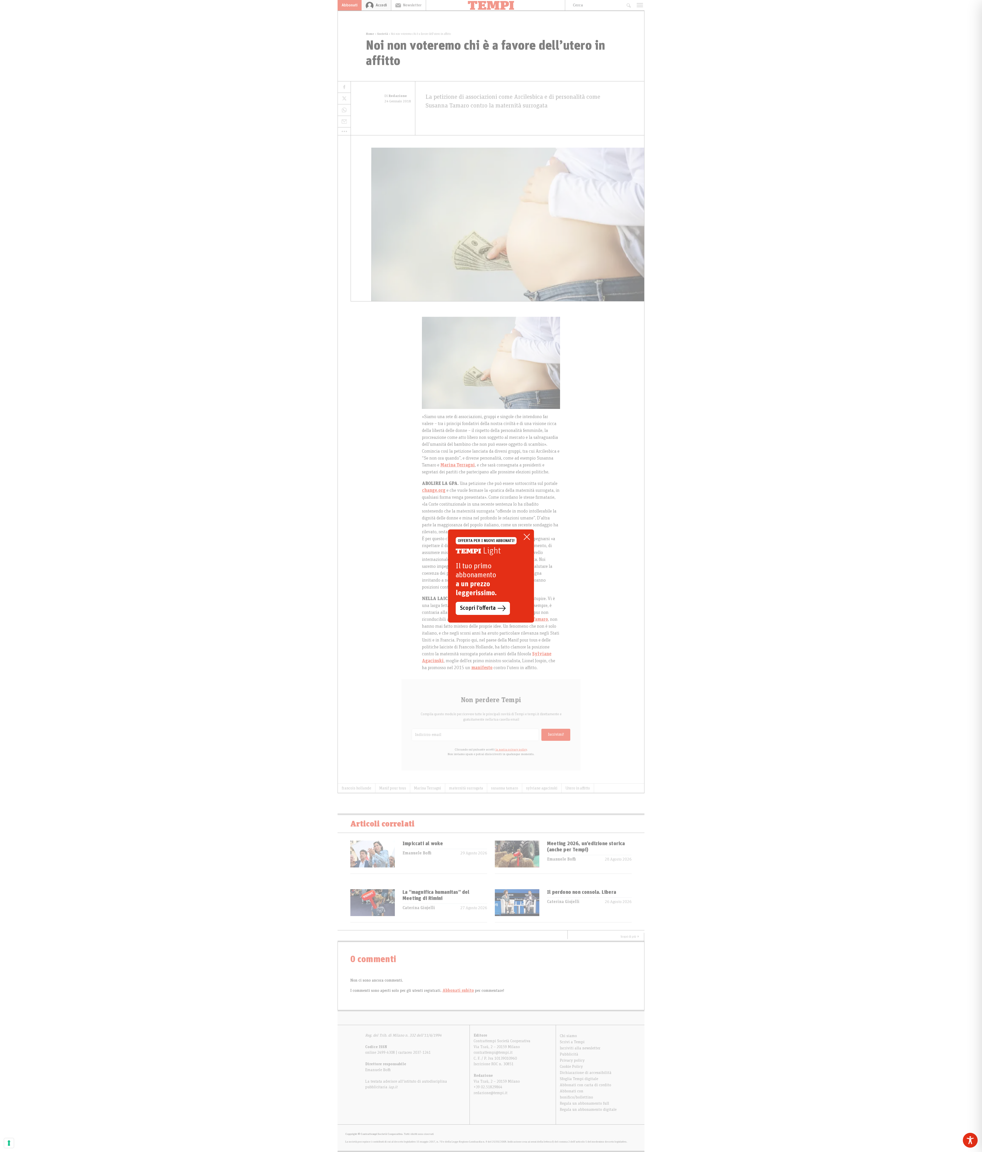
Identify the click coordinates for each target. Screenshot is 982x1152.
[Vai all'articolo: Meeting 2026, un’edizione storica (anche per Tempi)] (517, 857)
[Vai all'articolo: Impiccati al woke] (372, 857)
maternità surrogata (466, 788)
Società (382, 33)
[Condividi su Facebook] (344, 87)
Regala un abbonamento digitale (588, 1109)
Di (395, 96)
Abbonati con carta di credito (585, 1085)
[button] (344, 131)
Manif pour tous (392, 788)
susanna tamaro (504, 788)
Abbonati (350, 5)
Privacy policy (572, 1060)
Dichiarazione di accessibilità (585, 1073)
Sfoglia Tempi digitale (579, 1079)
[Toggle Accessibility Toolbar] (970, 1140)
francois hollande (356, 788)
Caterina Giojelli (419, 908)
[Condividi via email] (344, 121)
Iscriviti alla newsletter (580, 1048)
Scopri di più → (630, 936)
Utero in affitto (577, 788)
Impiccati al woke (423, 843)
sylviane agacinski (541, 788)
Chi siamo (568, 1036)
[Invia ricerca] (628, 5)
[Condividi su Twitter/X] (344, 98)
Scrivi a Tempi (572, 1042)
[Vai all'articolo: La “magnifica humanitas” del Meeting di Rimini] (372, 905)
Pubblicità (569, 1054)
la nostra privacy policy (511, 749)
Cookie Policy (571, 1066)
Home (370, 33)
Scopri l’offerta (478, 608)
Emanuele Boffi (417, 853)
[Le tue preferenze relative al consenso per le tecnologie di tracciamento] (9, 1143)
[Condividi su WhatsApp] (344, 110)
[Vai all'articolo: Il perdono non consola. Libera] (517, 905)
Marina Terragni (427, 788)
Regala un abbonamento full (584, 1103)
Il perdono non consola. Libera (581, 892)
